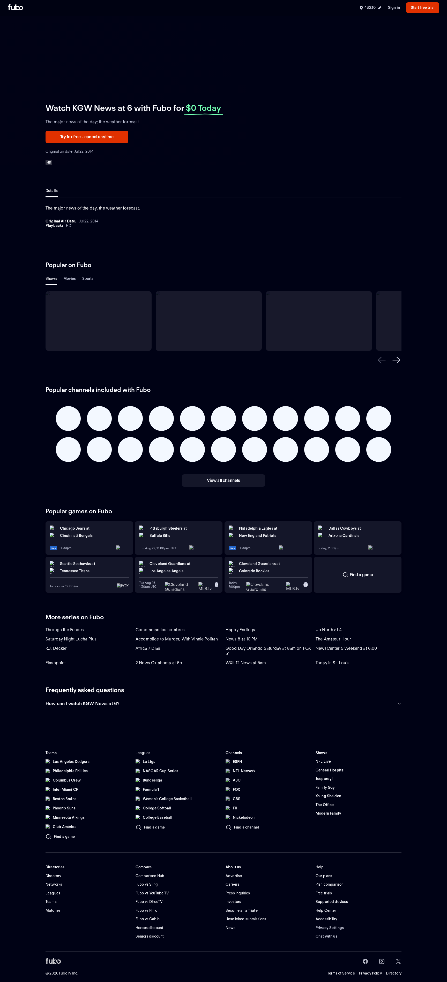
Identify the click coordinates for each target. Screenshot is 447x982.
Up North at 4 (329, 629)
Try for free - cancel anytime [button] (87, 136)
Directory (393, 973)
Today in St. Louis (332, 662)
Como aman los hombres (160, 629)
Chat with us (326, 936)
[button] (382, 360)
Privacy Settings (330, 928)
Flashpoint (56, 662)
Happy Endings (240, 629)
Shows (51, 278)
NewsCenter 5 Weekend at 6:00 (346, 648)
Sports (88, 278)
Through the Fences (65, 629)
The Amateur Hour (333, 639)
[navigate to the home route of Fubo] (15, 7)
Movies (69, 278)
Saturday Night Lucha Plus (71, 639)
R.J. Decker (56, 648)
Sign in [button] (394, 7)
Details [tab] (52, 191)
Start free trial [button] (423, 7)
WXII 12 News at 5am (246, 662)
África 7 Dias (148, 648)
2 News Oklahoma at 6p (159, 662)
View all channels (223, 480)
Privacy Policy (370, 973)
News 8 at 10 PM (242, 639)
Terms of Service (341, 973)
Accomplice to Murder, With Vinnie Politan (177, 639)
